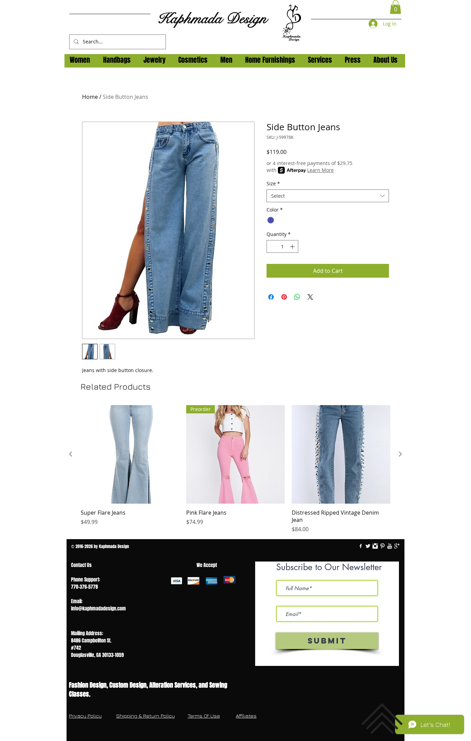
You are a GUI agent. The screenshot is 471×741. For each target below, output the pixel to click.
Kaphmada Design (212, 19)
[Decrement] (272, 246)
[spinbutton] (282, 246)
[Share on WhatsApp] (297, 297)
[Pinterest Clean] (382, 546)
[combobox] (328, 196)
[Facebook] (360, 546)
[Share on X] (310, 297)
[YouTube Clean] (389, 546)
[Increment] (293, 246)
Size (273, 184)
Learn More (320, 170)
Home (90, 97)
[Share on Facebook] (271, 297)
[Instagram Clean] (375, 546)
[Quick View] (130, 454)
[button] (395, 7)
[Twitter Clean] (368, 546)
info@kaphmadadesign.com (98, 608)
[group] (235, 469)
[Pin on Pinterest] (284, 297)
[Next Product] (400, 454)
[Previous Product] (71, 454)
